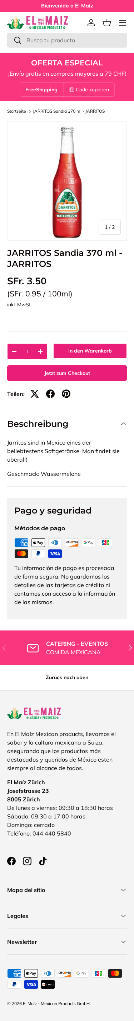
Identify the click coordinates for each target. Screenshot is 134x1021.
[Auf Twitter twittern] (35, 394)
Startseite (16, 111)
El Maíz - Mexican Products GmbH (56, 1003)
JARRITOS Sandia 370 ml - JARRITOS (69, 111)
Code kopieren (92, 89)
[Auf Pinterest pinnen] (66, 394)
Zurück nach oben (67, 677)
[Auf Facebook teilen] (50, 394)
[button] (107, 23)
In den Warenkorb (90, 351)
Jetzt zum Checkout (67, 373)
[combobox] (67, 40)
